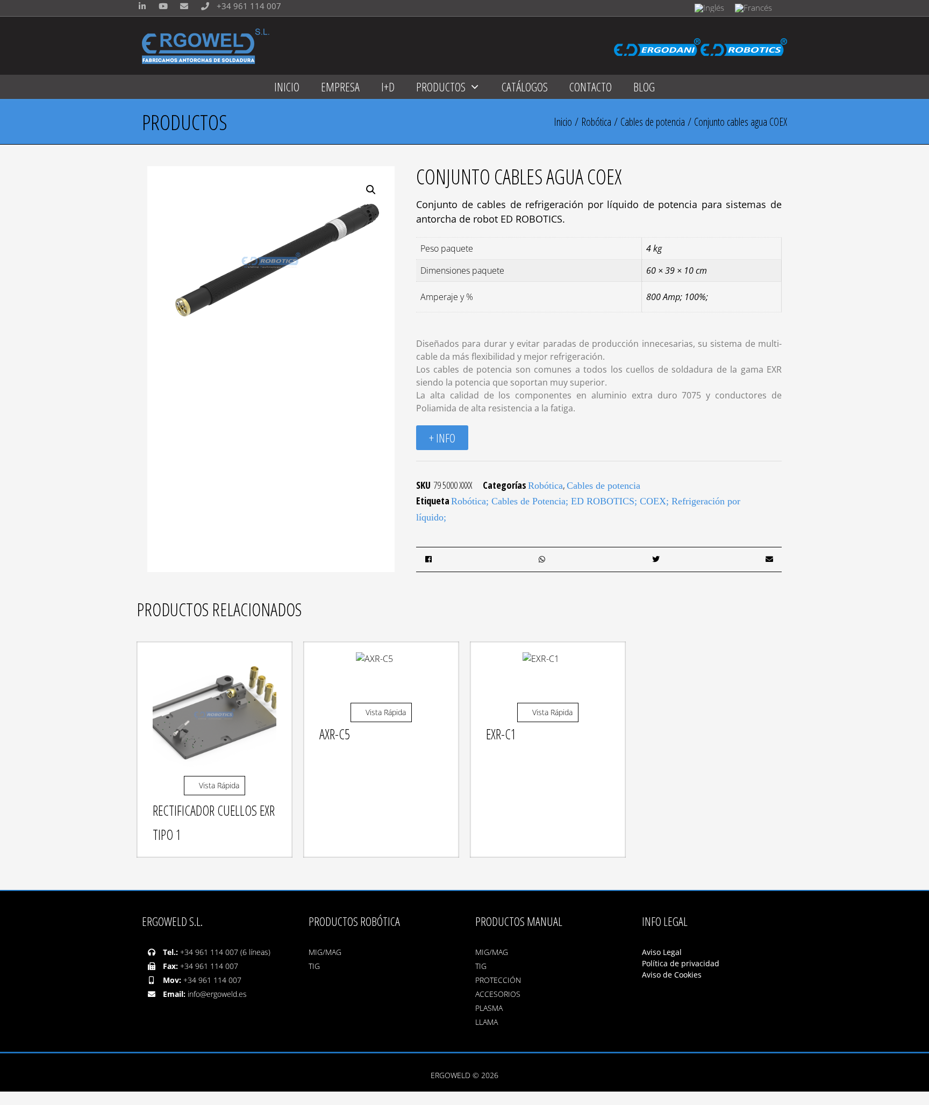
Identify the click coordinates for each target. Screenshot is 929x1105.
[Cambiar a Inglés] (709, 8)
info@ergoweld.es (217, 994)
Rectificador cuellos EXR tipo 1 (214, 822)
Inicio (563, 122)
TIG (314, 966)
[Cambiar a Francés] (753, 8)
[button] (371, 189)
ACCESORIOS (497, 994)
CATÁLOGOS (525, 87)
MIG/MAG (325, 952)
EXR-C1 (501, 734)
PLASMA (489, 1008)
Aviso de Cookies (672, 974)
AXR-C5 (334, 734)
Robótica (596, 122)
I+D (388, 87)
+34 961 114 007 (248, 6)
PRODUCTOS (441, 87)
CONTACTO (590, 87)
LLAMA (486, 1022)
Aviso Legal (663, 952)
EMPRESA (340, 87)
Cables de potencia (652, 122)
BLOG (644, 87)
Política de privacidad (680, 963)
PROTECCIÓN (498, 980)
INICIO (286, 87)
